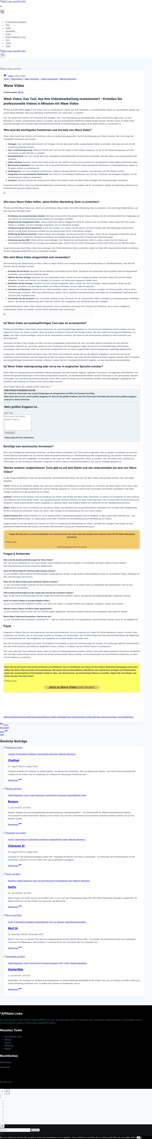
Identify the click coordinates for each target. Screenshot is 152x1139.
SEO (7, 40)
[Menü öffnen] (2, 55)
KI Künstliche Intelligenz (16, 22)
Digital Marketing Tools (16, 37)
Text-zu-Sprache (56, 922)
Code (8, 46)
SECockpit (4, 726)
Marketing (9, 717)
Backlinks (12, 881)
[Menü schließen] (0, 1096)
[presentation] (74, 747)
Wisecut (8, 1039)
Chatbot (11, 754)
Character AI (16, 845)
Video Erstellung (86, 717)
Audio (8, 28)
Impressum (5, 1067)
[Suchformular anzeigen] (2, 12)
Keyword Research (46, 881)
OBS (2, 733)
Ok (138, 1137)
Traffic (8, 43)
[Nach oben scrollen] (2, 1091)
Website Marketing (68, 79)
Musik (6, 335)
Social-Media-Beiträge (54, 717)
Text (7, 25)
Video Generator (31, 79)
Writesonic (9, 1045)
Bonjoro (13, 801)
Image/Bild (10, 31)
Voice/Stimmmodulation (75, 922)
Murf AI (13, 928)
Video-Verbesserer (49, 79)
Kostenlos (62, 795)
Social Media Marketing (47, 754)
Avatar (11, 839)
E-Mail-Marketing (36, 795)
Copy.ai (7, 1042)
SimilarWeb (15, 969)
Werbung (129, 717)
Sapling (7, 1048)
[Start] (5, 76)
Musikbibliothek (21, 717)
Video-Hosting (117, 717)
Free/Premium (51, 795)
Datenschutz (5, 1062)
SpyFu (12, 887)
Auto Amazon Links (13, 1036)
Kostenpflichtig (73, 795)
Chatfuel (13, 760)
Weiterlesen (14, 780)
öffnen (21, 92)
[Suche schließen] (2, 1126)
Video (8, 34)
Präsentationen (36, 717)
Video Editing (16, 79)
